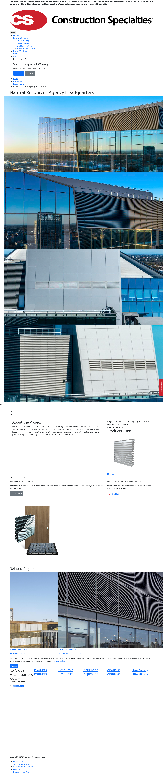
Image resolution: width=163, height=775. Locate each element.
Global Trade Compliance (23, 766)
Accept (14, 666)
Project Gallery (19, 84)
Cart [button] (15, 56)
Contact (16, 35)
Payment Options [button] (20, 38)
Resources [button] (65, 670)
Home (15, 78)
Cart (15, 54)
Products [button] (40, 670)
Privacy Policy (19, 761)
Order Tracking (23, 40)
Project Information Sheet (28, 48)
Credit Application (24, 46)
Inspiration (17, 81)
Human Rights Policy (21, 772)
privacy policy (59, 661)
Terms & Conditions (21, 764)
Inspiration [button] (90, 670)
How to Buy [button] (140, 670)
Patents (16, 769)
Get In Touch (16, 493)
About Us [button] (113, 670)
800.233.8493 (18, 686)
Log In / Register (20, 51)
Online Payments (24, 43)
